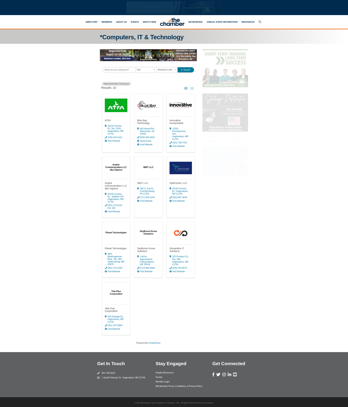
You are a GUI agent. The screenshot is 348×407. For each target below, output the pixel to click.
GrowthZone (155, 343)
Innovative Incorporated (176, 121)
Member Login (163, 382)
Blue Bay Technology (143, 121)
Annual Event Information (222, 22)
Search (187, 70)
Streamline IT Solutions (177, 249)
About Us (121, 22)
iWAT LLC (142, 183)
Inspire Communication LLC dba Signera (116, 186)
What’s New (149, 22)
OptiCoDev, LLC (178, 183)
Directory (92, 22)
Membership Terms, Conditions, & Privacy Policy (179, 386)
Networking (195, 22)
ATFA (108, 120)
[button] (186, 88)
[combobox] (146, 69)
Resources (248, 22)
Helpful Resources (165, 373)
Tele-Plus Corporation (111, 310)
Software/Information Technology (116, 84)
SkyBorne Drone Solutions (146, 249)
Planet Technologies (116, 248)
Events (135, 22)
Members (107, 22)
